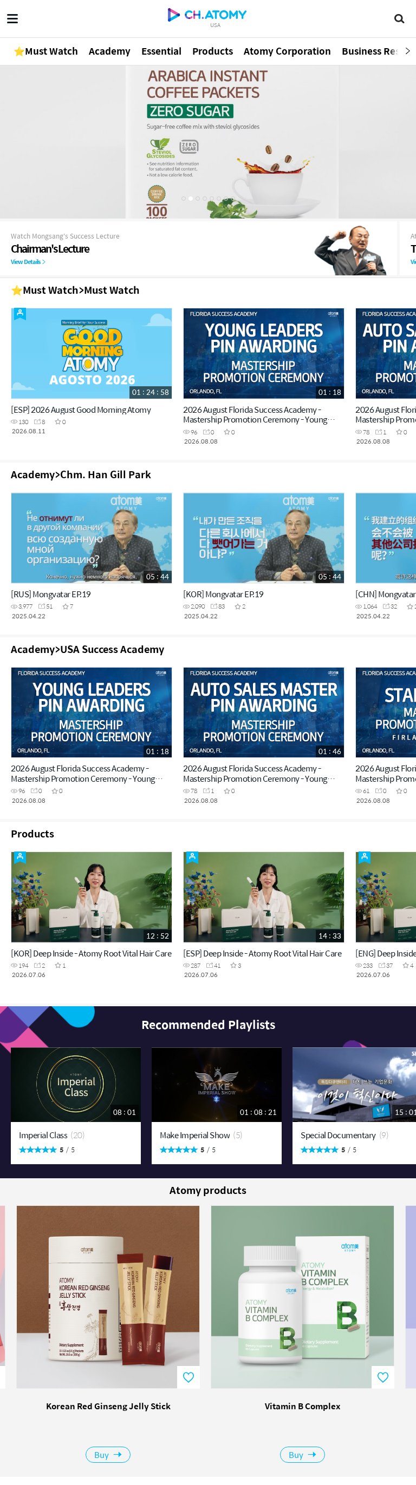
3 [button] (198, 198)
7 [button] (226, 198)
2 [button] (190, 198)
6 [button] (219, 198)
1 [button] (183, 198)
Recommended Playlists (208, 1024)
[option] (208, 142)
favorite (188, 1377)
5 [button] (212, 198)
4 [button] (205, 198)
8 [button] (233, 198)
